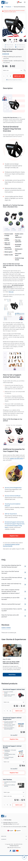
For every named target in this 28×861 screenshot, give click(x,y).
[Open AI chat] (24, 857)
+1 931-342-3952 (7, 820)
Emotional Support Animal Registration (12, 718)
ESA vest (11, 291)
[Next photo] (24, 28)
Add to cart (18, 711)
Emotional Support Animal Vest (14, 522)
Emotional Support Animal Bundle (12, 747)
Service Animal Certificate (12, 495)
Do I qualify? (14, 735)
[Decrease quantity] (3, 76)
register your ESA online (16, 458)
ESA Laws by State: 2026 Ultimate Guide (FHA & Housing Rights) (11, 663)
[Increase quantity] (10, 76)
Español (18, 830)
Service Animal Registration (13, 487)
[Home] (2, 7)
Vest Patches (7, 779)
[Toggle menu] (25, 2)
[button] (25, 70)
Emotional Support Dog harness (14, 523)
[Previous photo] (4, 28)
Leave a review (6, 627)
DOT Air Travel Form (11, 514)
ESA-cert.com (10, 847)
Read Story (12, 674)
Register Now (14, 536)
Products (8, 6)
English (11, 830)
